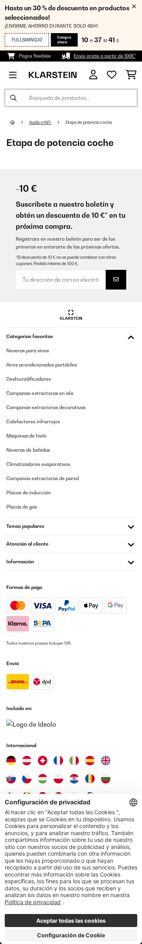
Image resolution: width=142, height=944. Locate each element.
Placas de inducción (28, 492)
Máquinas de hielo (26, 436)
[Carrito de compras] (131, 75)
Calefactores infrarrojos (33, 421)
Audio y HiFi (40, 122)
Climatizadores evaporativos (38, 464)
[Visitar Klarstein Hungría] (42, 778)
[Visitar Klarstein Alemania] (11, 760)
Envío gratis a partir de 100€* (105, 56)
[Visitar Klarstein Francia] (58, 760)
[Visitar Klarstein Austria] (27, 760)
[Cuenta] (93, 74)
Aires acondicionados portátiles (41, 365)
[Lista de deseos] (111, 75)
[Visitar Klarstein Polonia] (58, 778)
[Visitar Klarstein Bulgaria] (105, 778)
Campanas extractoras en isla (39, 393)
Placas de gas (21, 507)
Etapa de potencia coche (89, 122)
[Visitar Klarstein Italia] (74, 760)
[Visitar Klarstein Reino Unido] (105, 760)
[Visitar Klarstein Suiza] (42, 760)
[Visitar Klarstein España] (90, 760)
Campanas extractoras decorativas (46, 407)
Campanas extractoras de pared (42, 478)
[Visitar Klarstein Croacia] (74, 778)
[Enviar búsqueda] (13, 98)
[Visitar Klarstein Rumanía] (90, 778)
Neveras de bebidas (28, 450)
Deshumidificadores (28, 379)
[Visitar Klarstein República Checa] (27, 778)
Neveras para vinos (27, 350)
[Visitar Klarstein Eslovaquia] (11, 778)
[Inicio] (19, 122)
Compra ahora (64, 39)
